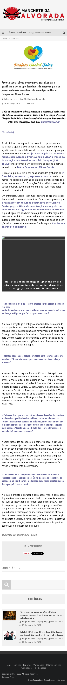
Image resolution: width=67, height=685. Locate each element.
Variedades (39, 665)
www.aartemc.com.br (50, 121)
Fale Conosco (40, 668)
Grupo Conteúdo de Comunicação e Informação (46, 680)
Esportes (27, 665)
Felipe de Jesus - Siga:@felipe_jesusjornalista (24, 99)
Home (4, 38)
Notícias (30, 103)
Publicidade (26, 668)
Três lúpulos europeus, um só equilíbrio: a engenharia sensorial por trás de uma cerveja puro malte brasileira (41, 615)
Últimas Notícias (53, 665)
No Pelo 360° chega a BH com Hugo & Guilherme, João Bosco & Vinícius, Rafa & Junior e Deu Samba (41, 633)
